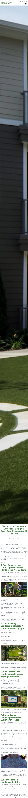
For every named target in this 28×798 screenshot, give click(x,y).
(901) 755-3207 (23, 1)
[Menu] (26, 4)
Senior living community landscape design (10, 639)
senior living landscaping (15, 608)
